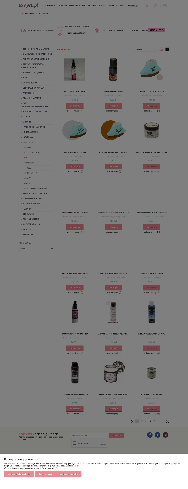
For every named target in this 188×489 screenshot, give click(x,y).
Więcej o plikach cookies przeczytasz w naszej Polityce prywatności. (31, 468)
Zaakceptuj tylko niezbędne (19, 474)
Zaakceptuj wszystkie (69, 474)
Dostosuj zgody (45, 474)
